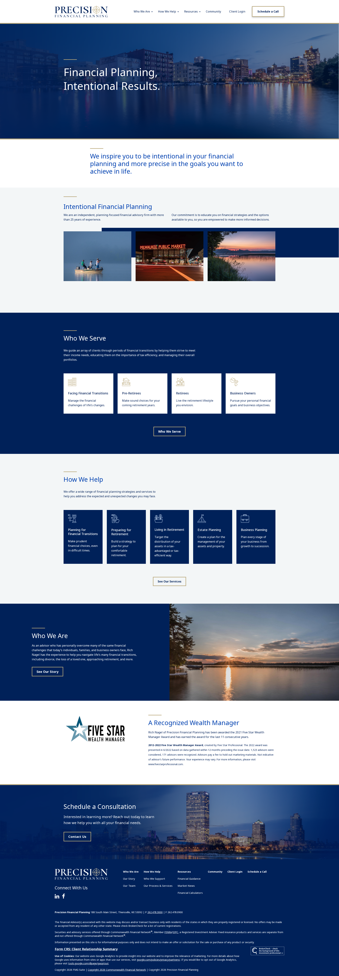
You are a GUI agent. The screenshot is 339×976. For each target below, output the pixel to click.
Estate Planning (209, 530)
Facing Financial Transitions (88, 393)
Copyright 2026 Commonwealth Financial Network (117, 969)
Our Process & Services (158, 885)
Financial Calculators (190, 892)
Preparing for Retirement (121, 532)
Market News (186, 885)
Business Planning (254, 530)
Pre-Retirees (131, 393)
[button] (141, 11)
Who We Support (154, 878)
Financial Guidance (189, 878)
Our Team (129, 885)
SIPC (175, 932)
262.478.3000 (155, 912)
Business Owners (243, 393)
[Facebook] (65, 896)
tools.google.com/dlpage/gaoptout (88, 963)
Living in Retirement (169, 529)
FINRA (168, 932)
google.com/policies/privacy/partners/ (158, 959)
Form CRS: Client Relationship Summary (86, 949)
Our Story (129, 878)
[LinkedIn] (58, 896)
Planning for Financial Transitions (83, 532)
